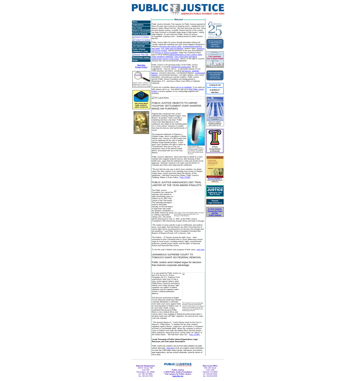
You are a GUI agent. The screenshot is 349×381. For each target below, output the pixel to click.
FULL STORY (185, 177)
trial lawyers (186, 71)
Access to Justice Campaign (166, 53)
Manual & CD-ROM (214, 178)
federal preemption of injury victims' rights (185, 55)
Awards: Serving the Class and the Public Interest (214, 212)
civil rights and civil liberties (172, 48)
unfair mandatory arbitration (162, 57)
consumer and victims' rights (170, 46)
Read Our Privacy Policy (141, 66)
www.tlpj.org (177, 376)
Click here (170, 348)
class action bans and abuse (185, 57)
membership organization (181, 67)
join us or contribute (184, 87)
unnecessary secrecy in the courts (165, 59)
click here (200, 250)
